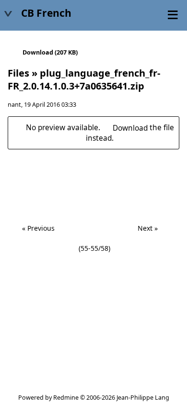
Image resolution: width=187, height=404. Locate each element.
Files (18, 73)
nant (14, 105)
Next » (148, 228)
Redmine (66, 397)
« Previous (38, 228)
